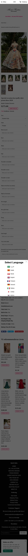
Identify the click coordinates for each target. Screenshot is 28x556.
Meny (4, 2)
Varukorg (24, 2)
